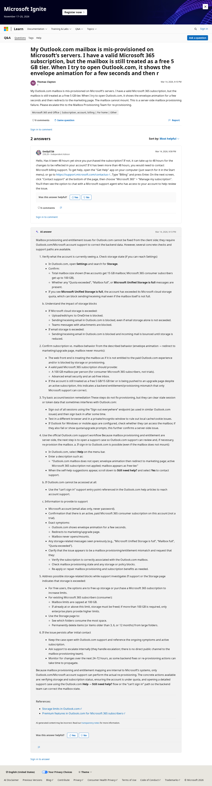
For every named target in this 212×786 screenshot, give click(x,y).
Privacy (77, 780)
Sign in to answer (40, 759)
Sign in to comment (41, 129)
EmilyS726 (48, 151)
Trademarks (171, 780)
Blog (48, 780)
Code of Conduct (149, 780)
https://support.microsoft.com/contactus (82, 174)
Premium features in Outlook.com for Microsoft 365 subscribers (82, 713)
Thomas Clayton (46, 81)
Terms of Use (129, 780)
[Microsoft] (6, 29)
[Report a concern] (61, 207)
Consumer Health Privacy (101, 780)
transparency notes (90, 722)
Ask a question (197, 37)
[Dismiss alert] (205, 6)
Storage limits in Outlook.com (61, 709)
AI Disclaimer (11, 780)
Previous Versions (32, 780)
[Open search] (195, 29)
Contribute (64, 780)
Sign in (204, 28)
